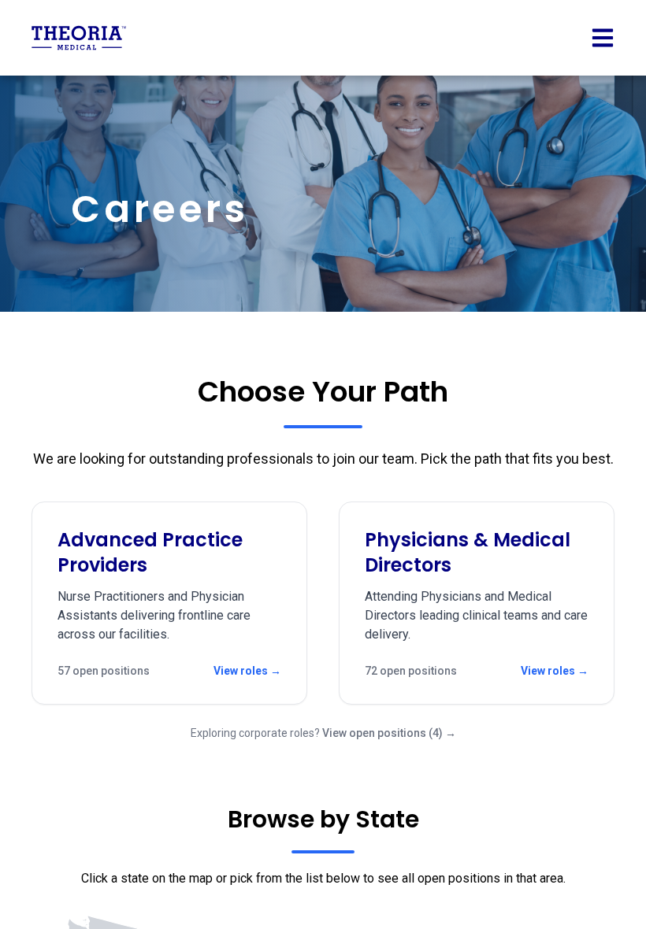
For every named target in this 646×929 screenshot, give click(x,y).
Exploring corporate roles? (323, 733)
